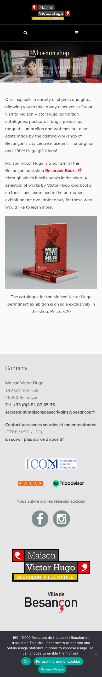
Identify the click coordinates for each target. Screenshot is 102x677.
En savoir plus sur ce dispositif (34, 439)
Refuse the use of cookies (58, 661)
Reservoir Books (61, 170)
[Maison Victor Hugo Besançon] (51, 12)
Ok (26, 661)
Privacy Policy (52, 669)
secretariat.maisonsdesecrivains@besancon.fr (50, 412)
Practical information (57, 67)
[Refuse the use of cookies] (95, 654)
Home (22, 67)
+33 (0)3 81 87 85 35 (34, 404)
